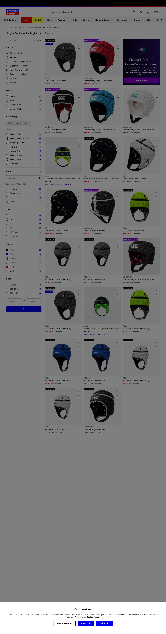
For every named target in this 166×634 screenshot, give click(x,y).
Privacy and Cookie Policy (87, 617)
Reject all (85, 623)
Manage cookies (64, 623)
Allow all (104, 623)
